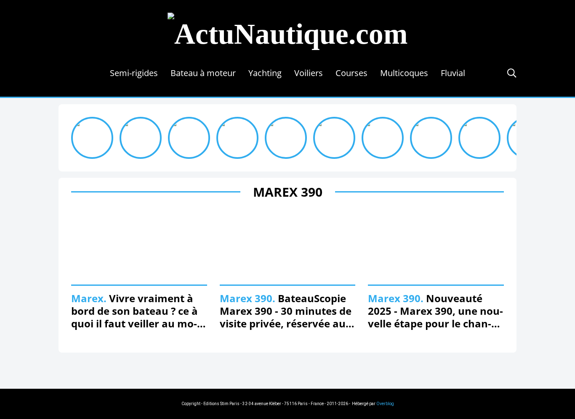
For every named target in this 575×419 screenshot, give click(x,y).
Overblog (385, 403)
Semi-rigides (134, 73)
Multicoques (404, 73)
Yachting (265, 73)
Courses (351, 73)
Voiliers (308, 73)
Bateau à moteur (203, 73)
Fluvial (453, 73)
